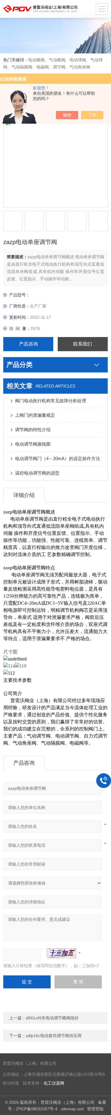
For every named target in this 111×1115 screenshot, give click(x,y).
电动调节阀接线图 (33, 444)
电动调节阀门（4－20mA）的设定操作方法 (57, 458)
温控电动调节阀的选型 (37, 472)
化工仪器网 (54, 1083)
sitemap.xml (72, 1108)
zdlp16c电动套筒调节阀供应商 (54, 1035)
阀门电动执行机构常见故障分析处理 (50, 400)
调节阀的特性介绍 (33, 429)
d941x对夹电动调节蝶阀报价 (52, 1018)
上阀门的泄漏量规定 (35, 415)
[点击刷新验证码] (61, 953)
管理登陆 (95, 1108)
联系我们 (82, 343)
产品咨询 (28, 343)
